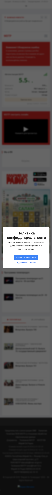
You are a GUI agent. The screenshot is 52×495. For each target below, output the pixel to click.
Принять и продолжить (26, 257)
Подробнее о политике (26, 262)
